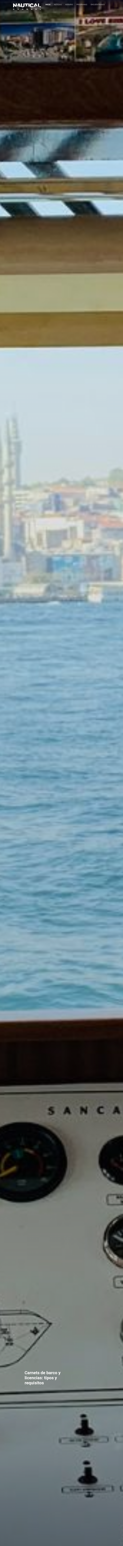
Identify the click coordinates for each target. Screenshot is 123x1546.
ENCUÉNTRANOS (98, 4)
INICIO (47, 4)
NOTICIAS (58, 4)
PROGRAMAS (81, 4)
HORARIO (69, 4)
